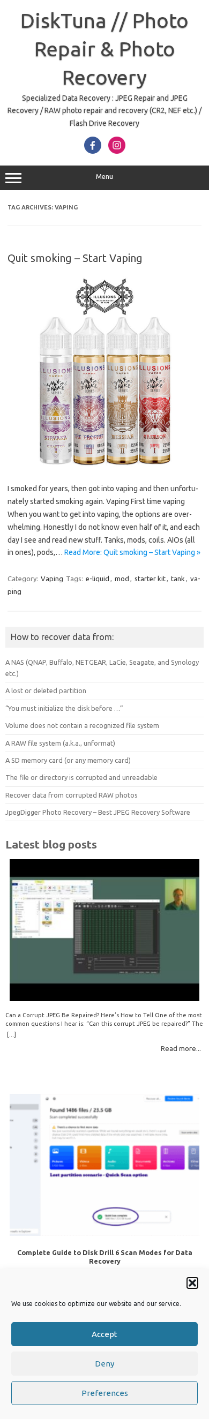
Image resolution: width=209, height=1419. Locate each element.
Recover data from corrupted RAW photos (71, 795)
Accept (104, 1334)
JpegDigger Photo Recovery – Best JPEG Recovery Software (97, 812)
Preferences (104, 1393)
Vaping (52, 578)
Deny (104, 1363)
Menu (104, 176)
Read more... (181, 1048)
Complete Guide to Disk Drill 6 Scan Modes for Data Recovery (104, 1256)
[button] (192, 1283)
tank (178, 578)
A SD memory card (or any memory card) (68, 760)
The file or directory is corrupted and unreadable (81, 777)
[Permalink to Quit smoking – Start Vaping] (104, 465)
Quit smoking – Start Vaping (75, 258)
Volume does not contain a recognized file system (82, 725)
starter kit (150, 578)
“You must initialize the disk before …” (64, 708)
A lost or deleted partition (45, 690)
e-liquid (97, 578)
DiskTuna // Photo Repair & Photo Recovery (104, 48)
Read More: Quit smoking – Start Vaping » (132, 552)
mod (122, 578)
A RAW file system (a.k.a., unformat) (60, 743)
